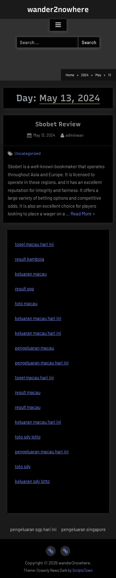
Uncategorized (28, 153)
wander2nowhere (58, 9)
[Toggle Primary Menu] (58, 25)
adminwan (75, 135)
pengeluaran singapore (83, 529)
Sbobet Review (58, 124)
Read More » (83, 214)
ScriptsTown (82, 570)
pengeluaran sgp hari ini (33, 529)
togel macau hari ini (34, 244)
